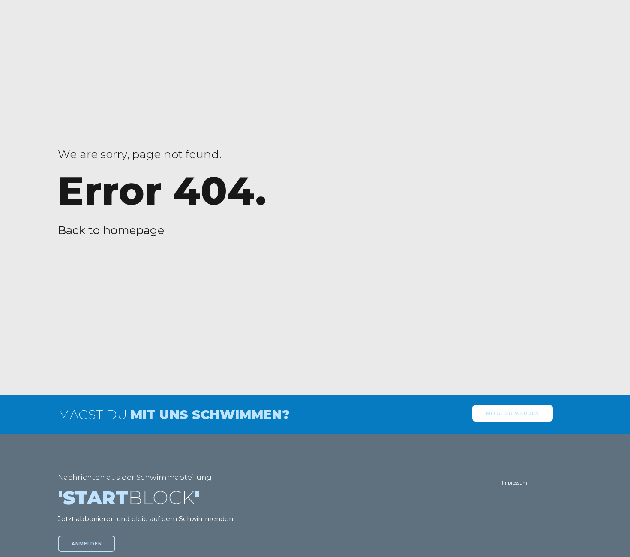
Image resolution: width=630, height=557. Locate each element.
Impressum (514, 483)
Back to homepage (111, 230)
